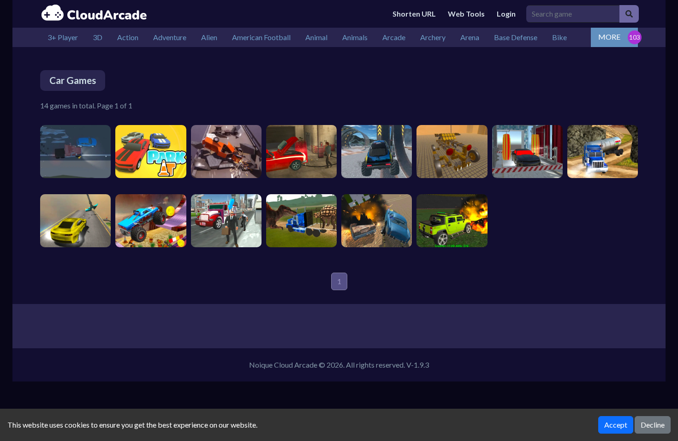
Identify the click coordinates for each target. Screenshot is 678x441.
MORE (609, 36)
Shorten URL (414, 13)
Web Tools (466, 13)
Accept (615, 424)
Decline (653, 424)
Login (506, 13)
